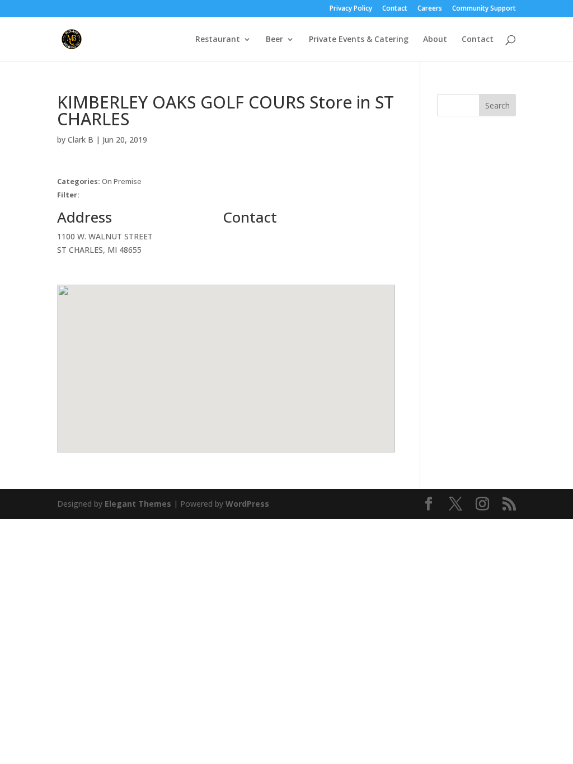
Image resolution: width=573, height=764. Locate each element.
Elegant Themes (138, 503)
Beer (274, 39)
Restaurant (217, 39)
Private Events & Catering (358, 39)
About (435, 39)
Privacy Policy (351, 9)
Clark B (80, 139)
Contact (394, 9)
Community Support (484, 9)
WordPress (247, 503)
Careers (429, 9)
